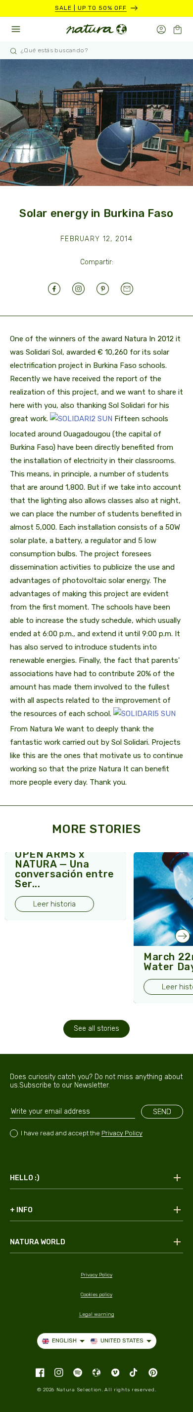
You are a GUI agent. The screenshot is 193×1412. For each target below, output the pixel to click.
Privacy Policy (122, 1133)
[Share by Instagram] (84, 289)
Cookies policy (96, 1295)
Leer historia (54, 904)
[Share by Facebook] (60, 289)
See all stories (96, 1028)
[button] (177, 29)
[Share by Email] (133, 289)
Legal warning (96, 1314)
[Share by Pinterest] (108, 289)
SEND (162, 1111)
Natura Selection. (79, 1390)
